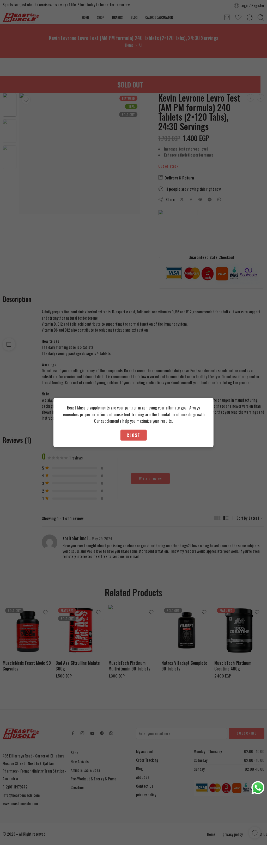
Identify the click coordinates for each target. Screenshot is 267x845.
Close (133, 435)
